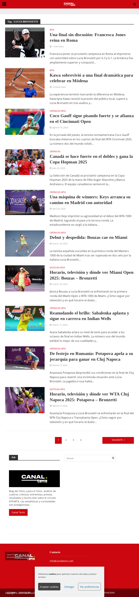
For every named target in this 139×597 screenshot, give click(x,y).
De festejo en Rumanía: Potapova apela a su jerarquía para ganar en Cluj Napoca (91, 356)
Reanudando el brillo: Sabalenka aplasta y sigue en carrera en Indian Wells (89, 316)
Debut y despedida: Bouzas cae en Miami (88, 237)
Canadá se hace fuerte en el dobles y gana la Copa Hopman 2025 (91, 159)
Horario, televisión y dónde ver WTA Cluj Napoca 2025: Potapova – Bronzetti (89, 397)
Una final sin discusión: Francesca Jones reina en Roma (88, 37)
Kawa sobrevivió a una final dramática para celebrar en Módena (91, 78)
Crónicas (55, 111)
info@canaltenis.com (61, 561)
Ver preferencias (89, 586)
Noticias (54, 268)
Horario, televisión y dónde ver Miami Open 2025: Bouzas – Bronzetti (91, 275)
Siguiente (117, 439)
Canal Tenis (18, 512)
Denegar (69, 586)
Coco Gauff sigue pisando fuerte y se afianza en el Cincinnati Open (92, 118)
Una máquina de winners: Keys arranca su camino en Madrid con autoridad (90, 199)
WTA (52, 30)
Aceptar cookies (49, 586)
